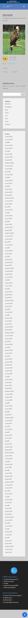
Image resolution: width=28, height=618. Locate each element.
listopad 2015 (8, 479)
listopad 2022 (8, 265)
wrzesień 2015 (8, 485)
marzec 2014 (8, 535)
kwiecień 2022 (9, 283)
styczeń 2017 (8, 444)
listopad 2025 (8, 160)
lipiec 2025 (8, 171)
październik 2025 (9, 163)
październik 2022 (9, 268)
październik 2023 (9, 233)
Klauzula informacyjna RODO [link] (11, 585)
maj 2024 (7, 212)
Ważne (7, 121)
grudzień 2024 (9, 192)
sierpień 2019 (8, 371)
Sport (6, 118)
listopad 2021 (8, 297)
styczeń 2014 (8, 540)
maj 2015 (7, 496)
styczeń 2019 (8, 385)
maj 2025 (7, 177)
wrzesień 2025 (9, 166)
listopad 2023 (8, 230)
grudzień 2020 (9, 327)
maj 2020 (7, 347)
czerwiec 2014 (8, 526)
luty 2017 (7, 441)
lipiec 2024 (7, 207)
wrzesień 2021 (8, 303)
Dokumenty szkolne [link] (9, 581)
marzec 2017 (8, 438)
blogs (6, 110)
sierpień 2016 (8, 455)
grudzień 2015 (8, 476)
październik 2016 (9, 452)
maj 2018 (7, 403)
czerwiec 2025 (9, 174)
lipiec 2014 (7, 523)
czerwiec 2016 (8, 458)
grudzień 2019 (8, 362)
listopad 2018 (8, 388)
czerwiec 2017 (8, 429)
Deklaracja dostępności (10, 587)
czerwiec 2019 (8, 373)
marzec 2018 (8, 409)
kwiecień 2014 (8, 532)
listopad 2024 (8, 195)
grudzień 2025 (9, 157)
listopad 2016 (8, 450)
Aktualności (8, 104)
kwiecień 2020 (9, 350)
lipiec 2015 (7, 491)
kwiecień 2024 (8, 215)
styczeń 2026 (8, 154)
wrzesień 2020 (9, 335)
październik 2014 (9, 517)
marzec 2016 (8, 467)
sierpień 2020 (8, 338)
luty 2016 (7, 470)
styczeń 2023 (8, 259)
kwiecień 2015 (8, 499)
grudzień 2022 (9, 262)
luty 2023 (7, 256)
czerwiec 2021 (8, 312)
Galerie (7, 112)
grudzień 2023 (9, 227)
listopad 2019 (8, 365)
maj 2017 (7, 432)
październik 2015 (9, 482)
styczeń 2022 (8, 291)
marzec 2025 (8, 183)
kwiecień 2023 (9, 250)
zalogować (12, 86)
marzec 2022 (8, 286)
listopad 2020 (8, 330)
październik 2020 (9, 332)
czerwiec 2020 (9, 344)
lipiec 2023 (8, 242)
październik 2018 (9, 391)
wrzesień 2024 (9, 201)
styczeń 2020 (8, 359)
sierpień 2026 (8, 136)
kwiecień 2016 (8, 464)
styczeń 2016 (8, 473)
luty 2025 (7, 186)
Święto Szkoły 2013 (11, 63)
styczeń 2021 (8, 324)
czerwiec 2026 (9, 139)
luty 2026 (7, 151)
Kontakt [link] (6, 583)
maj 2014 (7, 529)
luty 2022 (7, 289)
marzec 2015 (8, 502)
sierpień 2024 (8, 204)
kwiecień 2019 (8, 379)
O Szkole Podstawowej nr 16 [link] (11, 579)
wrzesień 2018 (8, 394)
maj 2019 (7, 376)
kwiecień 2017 (8, 435)
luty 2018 (7, 412)
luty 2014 (7, 537)
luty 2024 (7, 221)
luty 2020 (7, 356)
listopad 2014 (8, 514)
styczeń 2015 (8, 508)
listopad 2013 (8, 543)
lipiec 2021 (7, 309)
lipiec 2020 (8, 341)
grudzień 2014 (8, 511)
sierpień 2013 (8, 552)
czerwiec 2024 (8, 210)
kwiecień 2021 (8, 318)
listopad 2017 (8, 414)
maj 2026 (7, 142)
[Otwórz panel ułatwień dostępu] (24, 614)
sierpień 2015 (8, 488)
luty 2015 (7, 505)
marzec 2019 (8, 382)
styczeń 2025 (8, 189)
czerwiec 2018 (8, 400)
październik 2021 (9, 300)
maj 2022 (7, 280)
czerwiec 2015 (8, 493)
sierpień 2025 (8, 169)
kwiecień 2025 (9, 180)
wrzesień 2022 (9, 271)
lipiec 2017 (7, 426)
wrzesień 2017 (8, 420)
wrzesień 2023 (9, 236)
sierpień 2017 (8, 423)
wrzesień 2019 (8, 368)
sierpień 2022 (8, 274)
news (6, 115)
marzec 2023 (8, 253)
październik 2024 (9, 198)
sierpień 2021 (8, 306)
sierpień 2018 (8, 397)
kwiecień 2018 (8, 406)
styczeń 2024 (8, 224)
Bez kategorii (8, 107)
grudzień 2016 (8, 447)
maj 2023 (7, 248)
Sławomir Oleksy (11, 18)
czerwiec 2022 (9, 277)
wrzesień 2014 (8, 520)
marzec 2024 (8, 218)
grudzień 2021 (8, 294)
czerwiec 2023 (9, 245)
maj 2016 (7, 461)
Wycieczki (7, 124)
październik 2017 (9, 417)
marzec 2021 (8, 321)
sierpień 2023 (8, 239)
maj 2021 (7, 315)
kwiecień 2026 (9, 145)
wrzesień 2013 (8, 549)
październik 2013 (9, 546)
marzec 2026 (8, 148)
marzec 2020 (8, 353)
